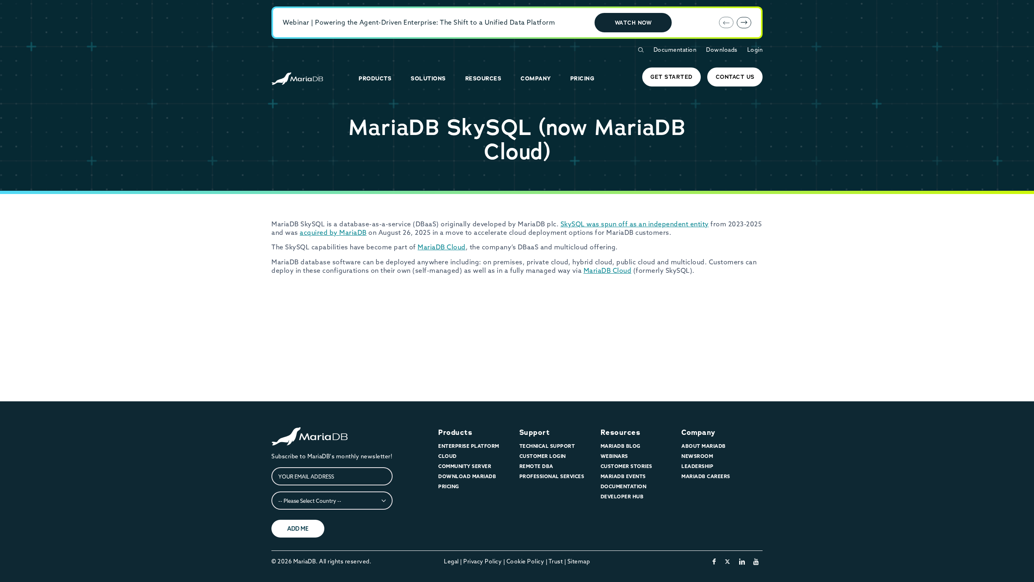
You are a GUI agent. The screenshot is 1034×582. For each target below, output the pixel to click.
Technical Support (547, 446)
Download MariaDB (467, 476)
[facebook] (714, 561)
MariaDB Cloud (442, 247)
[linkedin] (742, 561)
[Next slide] (744, 22)
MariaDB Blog (621, 446)
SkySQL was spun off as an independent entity (635, 224)
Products (455, 432)
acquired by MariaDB (333, 232)
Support (534, 432)
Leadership (697, 466)
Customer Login (542, 456)
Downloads (722, 49)
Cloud (447, 456)
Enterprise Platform (468, 446)
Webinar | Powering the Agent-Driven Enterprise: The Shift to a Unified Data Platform (419, 22)
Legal (451, 561)
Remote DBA (536, 466)
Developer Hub (622, 496)
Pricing (448, 486)
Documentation (675, 49)
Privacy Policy (482, 561)
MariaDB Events (623, 476)
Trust (556, 561)
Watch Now (633, 22)
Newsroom (697, 456)
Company (698, 432)
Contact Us (735, 76)
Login (755, 49)
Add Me (298, 528)
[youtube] (756, 561)
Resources (621, 432)
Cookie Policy (525, 561)
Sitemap (578, 561)
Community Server (464, 466)
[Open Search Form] (640, 49)
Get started (671, 76)
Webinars (614, 456)
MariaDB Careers (705, 476)
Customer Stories (626, 466)
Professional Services (551, 476)
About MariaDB (703, 446)
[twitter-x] (727, 561)
